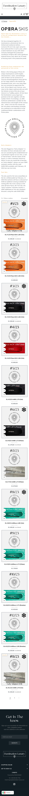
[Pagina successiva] (19, 698)
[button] (7, 198)
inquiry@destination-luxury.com (16, 780)
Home (5, 21)
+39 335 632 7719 (15, 778)
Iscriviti (14, 743)
